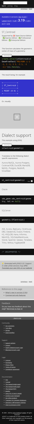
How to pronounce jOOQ (12, 405)
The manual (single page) (13, 384)
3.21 (9, 21)
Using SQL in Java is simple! (13, 393)
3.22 (23, 17)
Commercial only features (15, 295)
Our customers (9, 326)
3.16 (8, 24)
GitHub (7, 330)
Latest (4, 21)
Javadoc (7, 391)
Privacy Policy (9, 365)
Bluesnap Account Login (12, 350)
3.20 (14, 21)
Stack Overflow (9, 333)
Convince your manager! (12, 396)
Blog (15, 6)
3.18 (28, 21)
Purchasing (8, 362)
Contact (7, 345)
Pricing (10, 6)
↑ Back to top (17, 318)
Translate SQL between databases (15, 400)
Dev (19, 17)
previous (24, 9)
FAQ (6, 380)
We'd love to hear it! (14, 309)
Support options (10, 343)
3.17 (3, 24)
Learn (4, 6)
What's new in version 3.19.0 (16, 292)
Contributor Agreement (12, 369)
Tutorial (7, 382)
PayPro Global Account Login (14, 347)
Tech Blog (8, 328)
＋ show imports (6, 55)
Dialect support (16, 135)
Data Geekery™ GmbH (19, 413)
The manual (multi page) (12, 386)
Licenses (8, 360)
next (30, 9)
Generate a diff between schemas (15, 402)
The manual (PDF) (10, 389)
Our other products (11, 398)
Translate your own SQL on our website (17, 268)
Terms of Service (10, 367)
